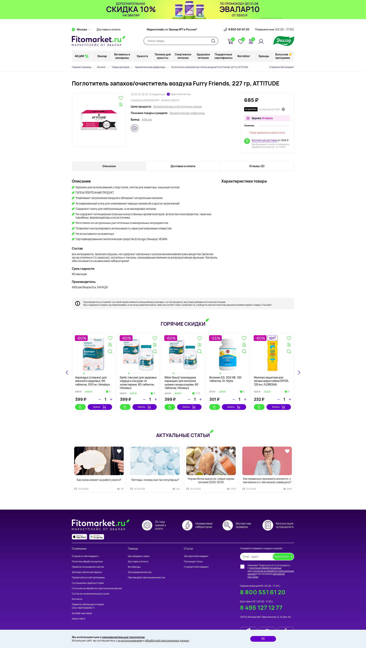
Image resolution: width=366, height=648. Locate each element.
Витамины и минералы (122, 56)
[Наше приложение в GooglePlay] (96, 536)
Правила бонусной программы (88, 577)
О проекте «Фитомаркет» (85, 556)
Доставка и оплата (108, 29)
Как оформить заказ (138, 556)
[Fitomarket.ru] (98, 41)
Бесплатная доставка (264, 140)
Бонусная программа (282, 56)
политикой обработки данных (265, 568)
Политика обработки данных (87, 561)
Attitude (147, 119)
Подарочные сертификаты (223, 56)
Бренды (264, 56)
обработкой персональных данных (167, 640)
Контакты (77, 599)
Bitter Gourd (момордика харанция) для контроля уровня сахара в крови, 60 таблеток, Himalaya (181, 383)
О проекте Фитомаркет (281, 67)
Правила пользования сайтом (88, 566)
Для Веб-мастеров (82, 613)
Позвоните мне (274, 29)
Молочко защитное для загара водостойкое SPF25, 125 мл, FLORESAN (271, 381)
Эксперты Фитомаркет (196, 556)
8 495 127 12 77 (261, 607)
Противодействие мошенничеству (146, 577)
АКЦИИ (79, 56)
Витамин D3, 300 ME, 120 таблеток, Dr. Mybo (225, 379)
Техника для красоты (163, 56)
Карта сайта (78, 618)
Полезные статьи (193, 561)
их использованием (130, 640)
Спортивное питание (183, 56)
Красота (142, 56)
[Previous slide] (67, 372)
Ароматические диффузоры (187, 113)
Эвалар (102, 56)
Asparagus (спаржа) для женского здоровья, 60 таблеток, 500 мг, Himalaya (92, 381)
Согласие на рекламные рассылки (90, 593)
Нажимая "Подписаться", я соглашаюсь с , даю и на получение (271, 571)
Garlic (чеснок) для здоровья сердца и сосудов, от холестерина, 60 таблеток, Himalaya (138, 383)
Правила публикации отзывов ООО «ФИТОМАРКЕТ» (88, 606)
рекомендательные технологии (123, 637)
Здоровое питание (203, 56)
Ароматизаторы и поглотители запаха (177, 106)
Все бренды (134, 566)
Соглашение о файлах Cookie (88, 583)
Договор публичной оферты (87, 572)
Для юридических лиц (140, 572)
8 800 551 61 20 (238, 29)
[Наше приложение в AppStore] (79, 536)
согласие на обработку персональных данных (271, 572)
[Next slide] (299, 372)
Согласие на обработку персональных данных (97, 588)
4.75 (198, 393)
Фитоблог (243, 56)
